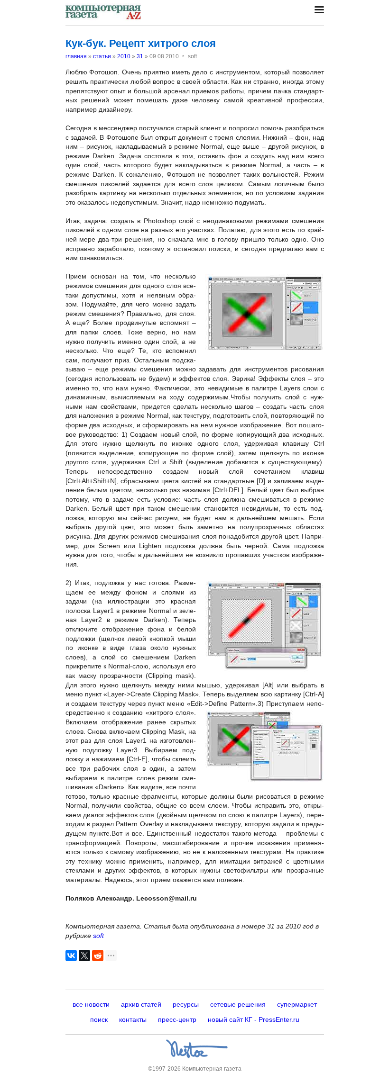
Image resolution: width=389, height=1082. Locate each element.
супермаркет (297, 1004)
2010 (123, 56)
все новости (91, 1004)
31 (140, 56)
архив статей (141, 1004)
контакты (133, 1019)
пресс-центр (177, 1019)
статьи (102, 56)
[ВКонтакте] (71, 955)
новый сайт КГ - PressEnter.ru (253, 1019)
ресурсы (186, 1004)
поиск (99, 1019)
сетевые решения (238, 1004)
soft (98, 935)
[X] (84, 955)
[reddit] (97, 955)
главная (76, 56)
